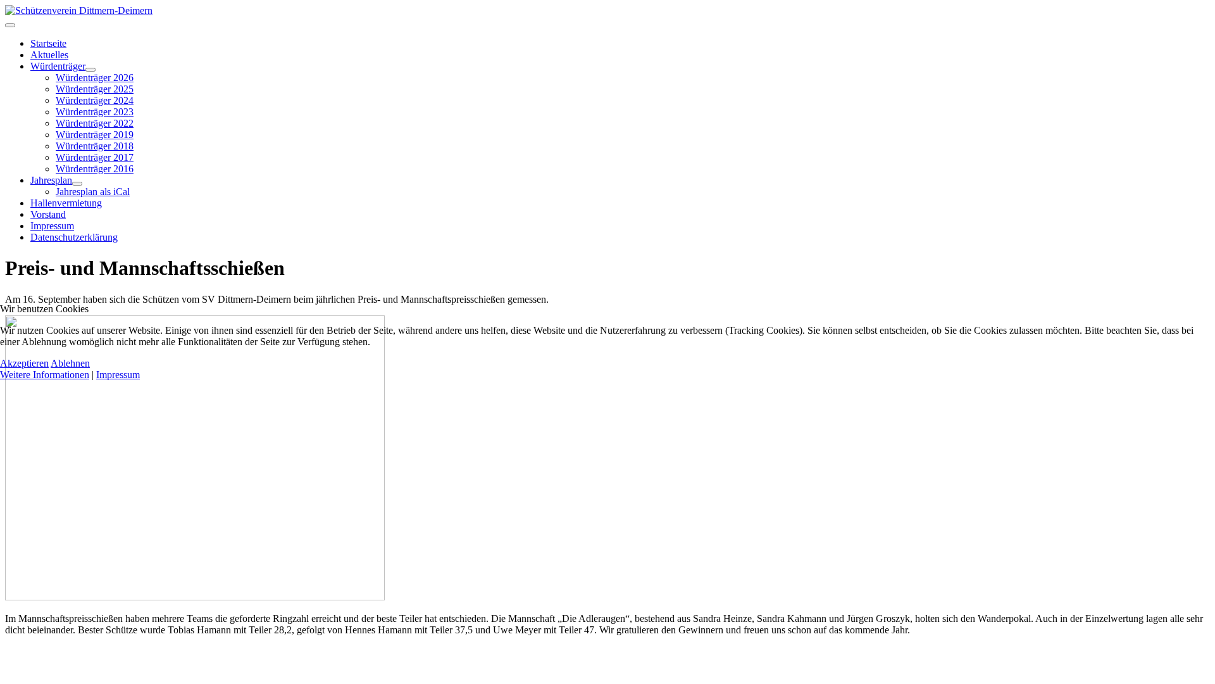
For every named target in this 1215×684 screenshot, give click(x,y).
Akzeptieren (24, 363)
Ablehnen (70, 363)
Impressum (118, 374)
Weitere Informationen (44, 374)
